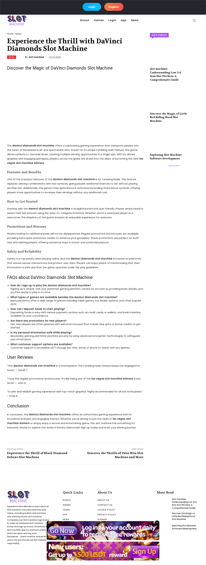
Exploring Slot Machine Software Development (166, 156)
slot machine (36, 57)
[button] (194, 20)
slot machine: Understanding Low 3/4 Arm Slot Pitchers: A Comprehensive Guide (165, 74)
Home (10, 33)
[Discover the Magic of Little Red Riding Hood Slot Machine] (174, 101)
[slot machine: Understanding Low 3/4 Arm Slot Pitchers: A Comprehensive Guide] (174, 56)
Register (113, 6)
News (18, 33)
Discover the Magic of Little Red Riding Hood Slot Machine (168, 117)
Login (91, 6)
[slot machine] (22, 57)
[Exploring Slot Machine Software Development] (174, 142)
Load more (173, 165)
